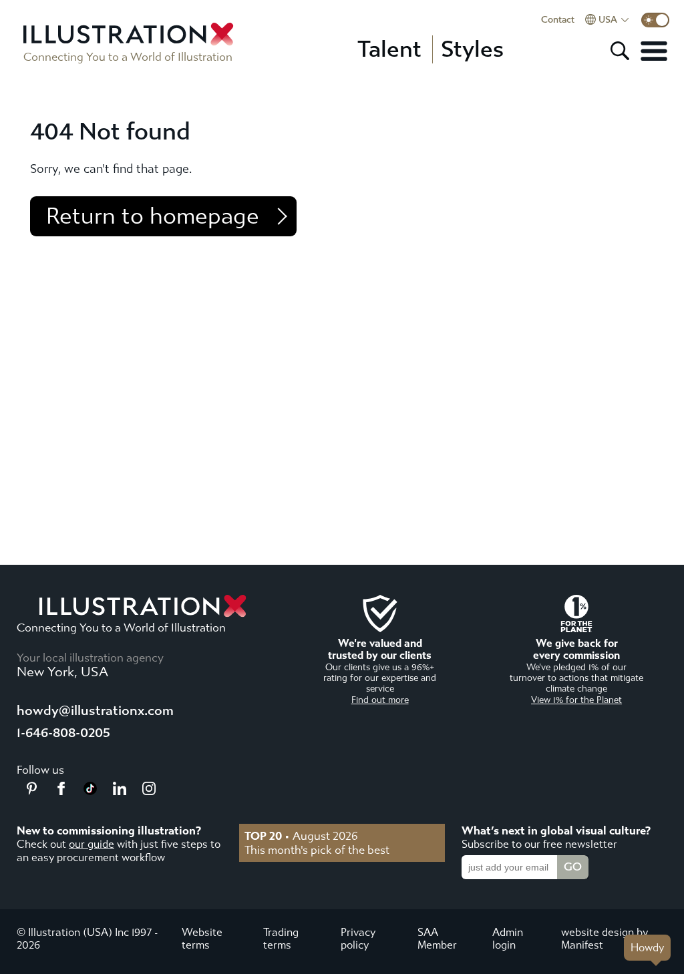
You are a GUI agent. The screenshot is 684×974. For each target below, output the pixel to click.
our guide (91, 844)
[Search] (620, 50)
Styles (472, 49)
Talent (389, 49)
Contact (557, 20)
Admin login (507, 938)
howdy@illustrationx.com (95, 710)
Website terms (202, 938)
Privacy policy (358, 938)
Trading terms (281, 938)
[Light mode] (655, 20)
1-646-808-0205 (63, 732)
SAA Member (437, 938)
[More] (654, 51)
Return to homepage (152, 216)
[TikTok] (90, 791)
